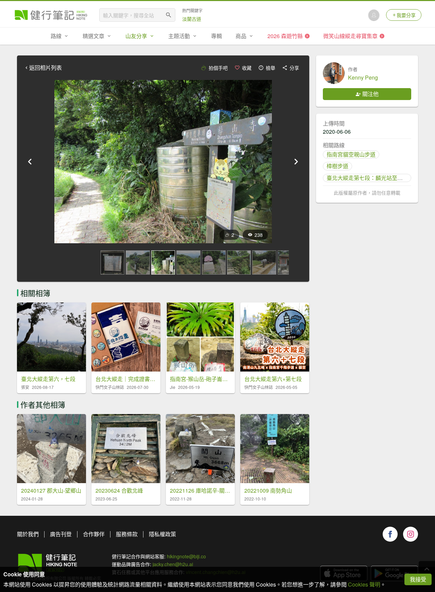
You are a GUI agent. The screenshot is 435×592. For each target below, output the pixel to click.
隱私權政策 (162, 534)
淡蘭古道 (191, 18)
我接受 (418, 579)
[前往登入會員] (373, 15)
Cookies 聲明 (364, 584)
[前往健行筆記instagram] (410, 534)
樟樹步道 (337, 166)
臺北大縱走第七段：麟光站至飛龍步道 (373, 178)
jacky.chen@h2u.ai (173, 564)
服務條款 (127, 534)
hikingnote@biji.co (186, 556)
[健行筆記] (51, 15)
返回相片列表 (45, 68)
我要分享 (406, 15)
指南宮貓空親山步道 (351, 154)
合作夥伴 (94, 534)
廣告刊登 (61, 534)
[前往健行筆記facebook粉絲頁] (390, 534)
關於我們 (28, 534)
